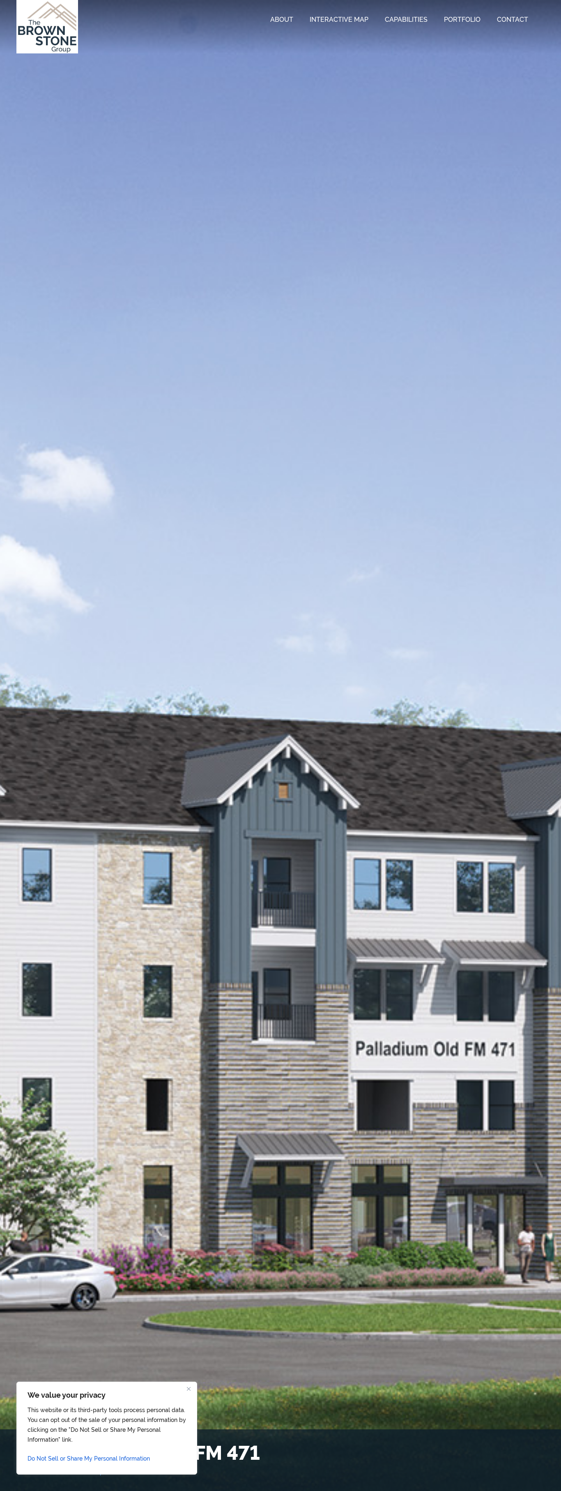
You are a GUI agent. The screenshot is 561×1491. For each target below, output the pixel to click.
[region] (106, 1428)
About (281, 19)
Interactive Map (339, 19)
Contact (512, 19)
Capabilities (406, 19)
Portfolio (462, 19)
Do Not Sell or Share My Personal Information (89, 1458)
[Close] (188, 1389)
